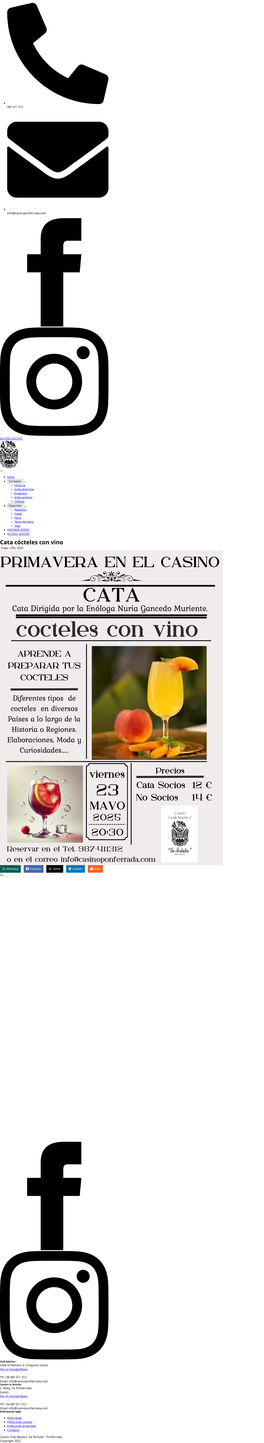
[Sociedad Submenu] (24, 482)
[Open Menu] (1, 471)
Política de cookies (19, 1422)
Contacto (13, 1430)
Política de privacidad (21, 1426)
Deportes (15, 506)
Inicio (11, 477)
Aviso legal (14, 1418)
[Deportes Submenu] (25, 506)
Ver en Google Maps (14, 1369)
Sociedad (15, 481)
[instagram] (54, 435)
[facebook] (54, 325)
